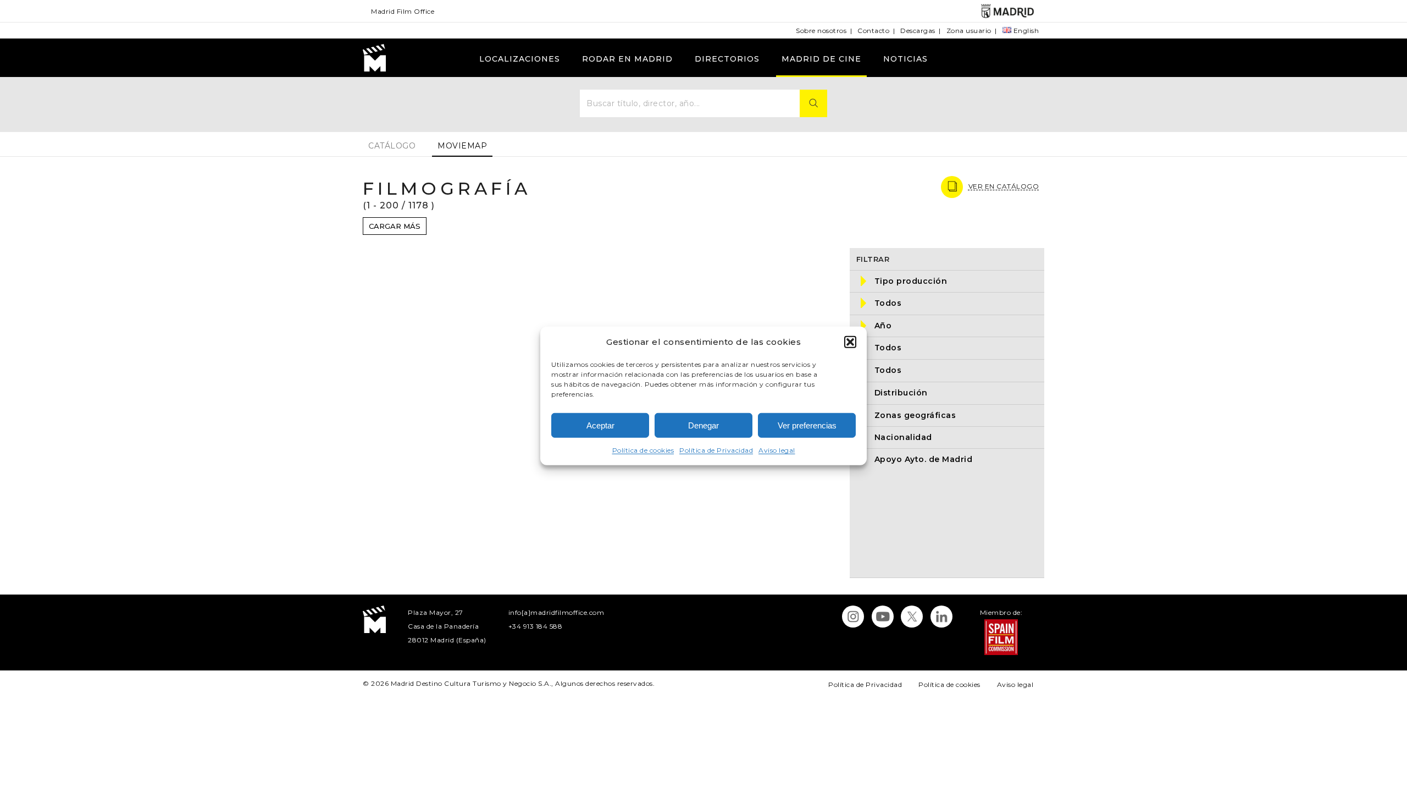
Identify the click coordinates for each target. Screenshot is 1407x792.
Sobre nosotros (821, 30)
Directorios (727, 59)
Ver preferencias (807, 425)
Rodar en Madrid (627, 59)
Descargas (917, 30)
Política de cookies (643, 450)
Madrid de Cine (821, 59)
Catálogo (392, 146)
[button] (850, 341)
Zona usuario (968, 30)
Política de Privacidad (716, 450)
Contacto (873, 30)
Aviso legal (776, 450)
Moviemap (462, 146)
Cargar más (394, 226)
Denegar (703, 425)
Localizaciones (519, 59)
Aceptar (600, 425)
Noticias (905, 59)
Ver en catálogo (1003, 186)
